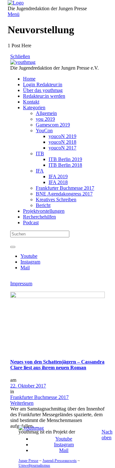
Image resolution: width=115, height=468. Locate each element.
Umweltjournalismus (34, 465)
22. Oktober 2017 (28, 385)
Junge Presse (28, 460)
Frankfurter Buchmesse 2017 (39, 397)
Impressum (21, 283)
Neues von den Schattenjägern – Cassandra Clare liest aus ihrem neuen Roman (57, 364)
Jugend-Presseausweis (59, 460)
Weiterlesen (22, 403)
